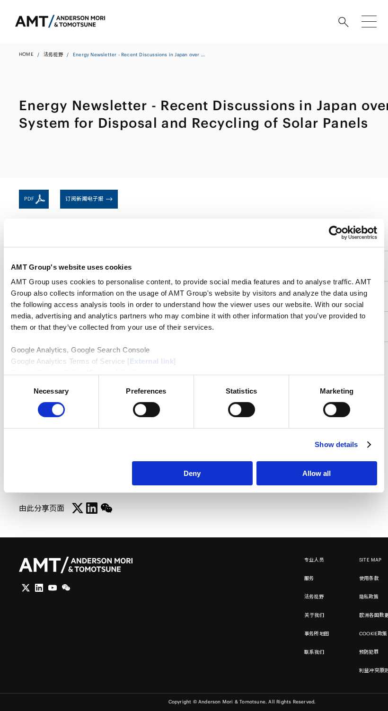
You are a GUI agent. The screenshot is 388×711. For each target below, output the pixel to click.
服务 (309, 578)
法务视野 (53, 55)
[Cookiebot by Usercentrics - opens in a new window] (335, 232)
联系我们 (314, 652)
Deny (192, 473)
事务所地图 (316, 634)
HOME (26, 54)
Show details (336, 444)
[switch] (146, 409)
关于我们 (314, 615)
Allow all (316, 473)
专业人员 (314, 560)
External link (152, 361)
